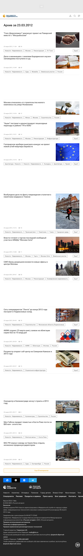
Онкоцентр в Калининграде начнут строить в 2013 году (26, 402)
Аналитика (15, 493)
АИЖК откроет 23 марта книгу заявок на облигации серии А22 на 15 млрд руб (27, 331)
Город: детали (45, 493)
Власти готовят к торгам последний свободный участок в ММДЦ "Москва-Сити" (25, 239)
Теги (79, 493)
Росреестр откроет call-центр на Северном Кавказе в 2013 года (28, 352)
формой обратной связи (12, 544)
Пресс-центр (48, 496)
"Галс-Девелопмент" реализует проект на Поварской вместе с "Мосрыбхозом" (28, 34)
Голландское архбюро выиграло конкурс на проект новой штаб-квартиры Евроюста (27, 145)
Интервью (25, 493)
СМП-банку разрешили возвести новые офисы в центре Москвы (26, 263)
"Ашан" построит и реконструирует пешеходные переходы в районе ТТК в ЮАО (25, 124)
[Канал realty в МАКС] (7, 480)
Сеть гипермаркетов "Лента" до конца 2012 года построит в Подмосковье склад (25, 310)
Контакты (72, 496)
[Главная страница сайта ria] (3, 16)
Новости (6, 493)
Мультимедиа (70, 493)
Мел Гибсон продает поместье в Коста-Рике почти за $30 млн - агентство (28, 423)
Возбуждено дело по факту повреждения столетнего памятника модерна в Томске (27, 196)
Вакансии (6, 505)
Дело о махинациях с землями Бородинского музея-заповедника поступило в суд (27, 57)
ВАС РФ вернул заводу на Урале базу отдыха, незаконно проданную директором (24, 444)
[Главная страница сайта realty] (14, 16)
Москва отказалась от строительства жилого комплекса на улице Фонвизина (24, 103)
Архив (80, 496)
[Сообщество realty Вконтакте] (24, 480)
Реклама (19, 496)
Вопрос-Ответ (58, 493)
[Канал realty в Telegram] (33, 480)
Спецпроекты (8, 496)
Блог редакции (60, 496)
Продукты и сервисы (33, 496)
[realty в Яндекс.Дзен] (16, 480)
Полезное (34, 493)
